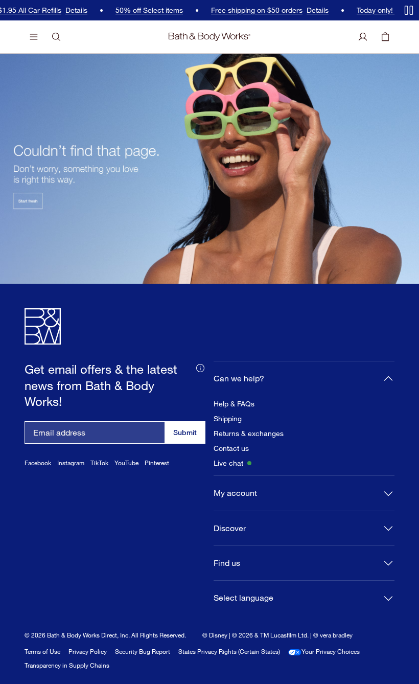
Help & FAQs (234, 404)
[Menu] (34, 37)
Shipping (228, 419)
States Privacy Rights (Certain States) (229, 651)
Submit (185, 432)
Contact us (231, 448)
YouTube (126, 463)
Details (71, 10)
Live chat (228, 463)
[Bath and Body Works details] (200, 367)
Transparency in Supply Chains (67, 665)
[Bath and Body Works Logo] (209, 37)
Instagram (70, 463)
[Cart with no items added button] (385, 37)
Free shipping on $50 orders (251, 10)
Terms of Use (42, 651)
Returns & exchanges (249, 433)
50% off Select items (144, 10)
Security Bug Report (142, 651)
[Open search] (56, 37)
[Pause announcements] (409, 10)
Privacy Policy (87, 651)
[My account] (363, 37)
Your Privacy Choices (330, 651)
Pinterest (157, 463)
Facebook (38, 463)
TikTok (99, 463)
